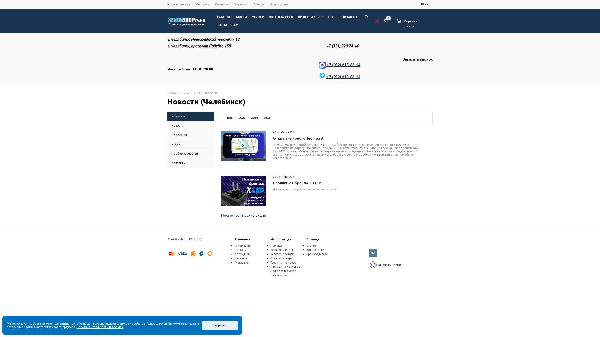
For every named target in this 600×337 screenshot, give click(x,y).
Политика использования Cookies (100, 327)
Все (230, 117)
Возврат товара (281, 258)
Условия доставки (282, 254)
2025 (242, 117)
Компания (243, 239)
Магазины (242, 262)
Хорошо (220, 325)
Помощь (313, 239)
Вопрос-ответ (316, 249)
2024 (254, 117)
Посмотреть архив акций (243, 215)
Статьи (311, 245)
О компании (243, 245)
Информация (281, 239)
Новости (241, 249)
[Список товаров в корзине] (407, 24)
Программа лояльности (286, 266)
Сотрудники (243, 254)
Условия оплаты (281, 249)
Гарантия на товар (283, 262)
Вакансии (241, 258)
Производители (317, 254)
